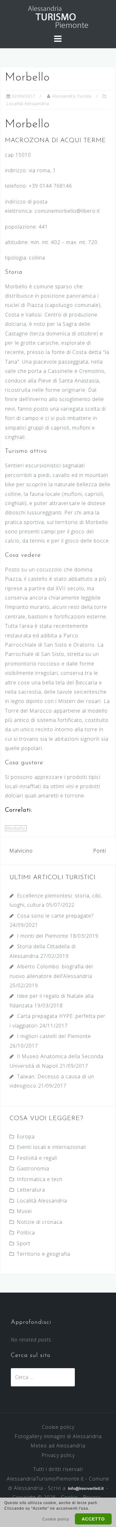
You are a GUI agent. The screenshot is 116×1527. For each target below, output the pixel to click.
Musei (24, 1211)
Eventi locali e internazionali (51, 1147)
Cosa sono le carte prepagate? (55, 915)
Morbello (15, 828)
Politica (26, 1232)
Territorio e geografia (43, 1253)
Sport (23, 1243)
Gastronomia (33, 1168)
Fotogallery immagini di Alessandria (58, 1436)
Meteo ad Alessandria (58, 1445)
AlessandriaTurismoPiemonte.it (45, 1478)
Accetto (93, 1518)
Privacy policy (58, 1455)
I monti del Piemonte (42, 935)
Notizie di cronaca (39, 1222)
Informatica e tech (39, 1179)
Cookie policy (58, 1427)
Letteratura (31, 1189)
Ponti (99, 850)
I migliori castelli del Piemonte (54, 1036)
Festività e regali (37, 1157)
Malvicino (21, 850)
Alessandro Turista (72, 96)
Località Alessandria (27, 103)
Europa (26, 1136)
